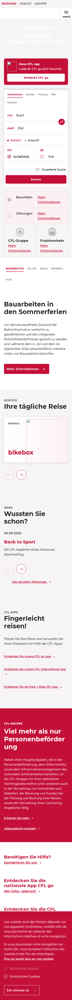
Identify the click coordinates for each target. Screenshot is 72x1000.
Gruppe (41, 3)
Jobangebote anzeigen (20, 828)
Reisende (9, 3)
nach (10, 128)
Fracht (26, 3)
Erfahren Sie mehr (17, 818)
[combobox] (39, 115)
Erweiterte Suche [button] (53, 169)
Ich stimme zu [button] (18, 990)
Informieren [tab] (15, 94)
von (10, 115)
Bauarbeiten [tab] (15, 268)
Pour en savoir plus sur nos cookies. (29, 959)
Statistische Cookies (25, 976)
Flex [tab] (53, 94)
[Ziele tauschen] (61, 122)
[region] (36, 955)
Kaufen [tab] (30, 94)
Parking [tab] (42, 94)
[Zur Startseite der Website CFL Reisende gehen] (16, 14)
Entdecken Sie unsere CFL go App (28, 656)
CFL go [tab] (31, 268)
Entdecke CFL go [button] (36, 77)
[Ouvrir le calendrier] (10, 156)
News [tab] (44, 268)
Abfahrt (15, 140)
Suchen (36, 179)
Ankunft (33, 140)
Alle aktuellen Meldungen (30, 582)
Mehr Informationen (23, 369)
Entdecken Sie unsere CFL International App (35, 669)
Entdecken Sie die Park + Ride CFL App (31, 687)
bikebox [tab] (12, 102)
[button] (21, 475)
